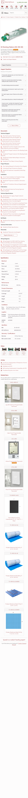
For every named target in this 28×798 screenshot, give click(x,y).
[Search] (25, 12)
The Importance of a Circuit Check (4, 353)
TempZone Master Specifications (10, 227)
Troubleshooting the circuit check (10, 370)
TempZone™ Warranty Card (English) (11, 232)
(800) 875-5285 (22, 2)
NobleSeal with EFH (7, 366)
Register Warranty (8, 235)
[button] (11, 7)
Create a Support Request (19, 644)
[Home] (3, 2)
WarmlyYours (9, 2)
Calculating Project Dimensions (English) (12, 168)
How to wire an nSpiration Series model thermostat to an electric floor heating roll (10, 353)
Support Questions (6, 65)
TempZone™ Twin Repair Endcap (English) (13, 161)
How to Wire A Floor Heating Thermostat (17, 353)
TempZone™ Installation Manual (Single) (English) (14, 184)
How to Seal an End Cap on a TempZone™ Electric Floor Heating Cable (23, 353)
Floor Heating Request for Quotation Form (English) (15, 166)
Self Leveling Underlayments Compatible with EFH (15, 368)
